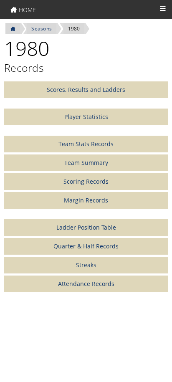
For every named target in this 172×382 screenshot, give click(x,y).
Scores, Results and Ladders (86, 90)
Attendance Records (86, 284)
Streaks (86, 265)
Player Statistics (86, 117)
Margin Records (86, 200)
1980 (74, 28)
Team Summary (86, 163)
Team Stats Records (86, 144)
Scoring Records (86, 181)
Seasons (41, 28)
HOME (26, 10)
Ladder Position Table (86, 227)
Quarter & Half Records (86, 246)
